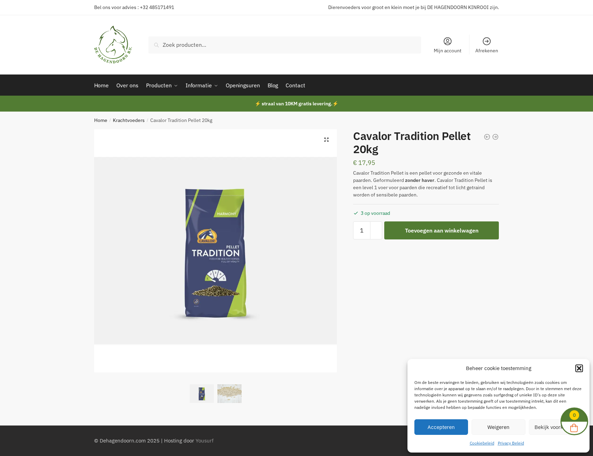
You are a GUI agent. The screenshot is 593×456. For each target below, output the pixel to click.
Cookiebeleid (482, 443)
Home (100, 120)
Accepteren (441, 427)
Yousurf (205, 440)
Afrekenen (486, 50)
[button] (579, 368)
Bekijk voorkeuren (555, 427)
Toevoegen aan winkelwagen (441, 230)
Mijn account (447, 50)
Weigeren (498, 427)
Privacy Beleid (511, 443)
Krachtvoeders (129, 120)
